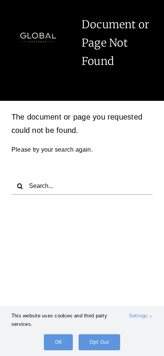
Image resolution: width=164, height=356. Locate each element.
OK (58, 342)
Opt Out (99, 342)
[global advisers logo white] (37, 24)
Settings (139, 316)
